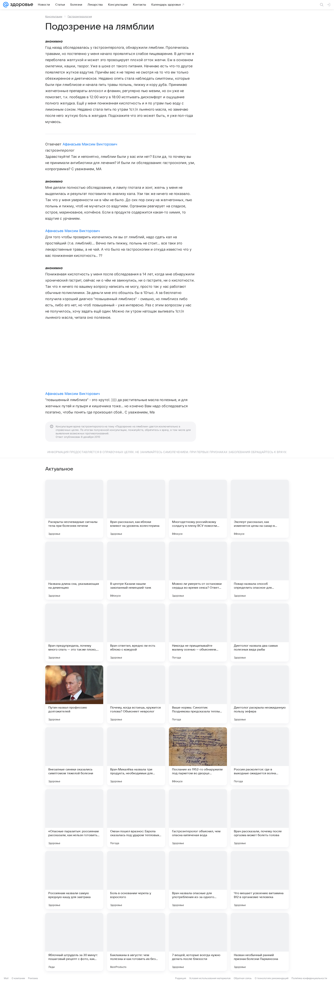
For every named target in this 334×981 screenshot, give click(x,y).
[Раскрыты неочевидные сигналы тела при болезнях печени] (74, 509)
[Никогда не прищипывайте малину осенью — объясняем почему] (198, 633)
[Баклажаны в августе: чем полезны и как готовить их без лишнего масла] (136, 942)
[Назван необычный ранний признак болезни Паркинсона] (260, 942)
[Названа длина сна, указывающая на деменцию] (74, 571)
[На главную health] (21, 4)
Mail (6, 978)
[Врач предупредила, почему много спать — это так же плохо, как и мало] (74, 633)
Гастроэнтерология (80, 16)
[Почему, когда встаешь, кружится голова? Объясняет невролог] (136, 694)
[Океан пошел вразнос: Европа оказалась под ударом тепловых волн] (136, 818)
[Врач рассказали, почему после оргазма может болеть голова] (260, 818)
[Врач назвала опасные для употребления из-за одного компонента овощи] (198, 880)
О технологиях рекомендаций (271, 978)
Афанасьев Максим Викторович (90, 144)
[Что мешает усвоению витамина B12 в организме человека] (260, 880)
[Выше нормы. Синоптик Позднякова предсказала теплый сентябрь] (198, 694)
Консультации (53, 16)
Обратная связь (243, 978)
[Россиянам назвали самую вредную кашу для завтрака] (74, 880)
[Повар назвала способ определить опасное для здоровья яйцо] (260, 571)
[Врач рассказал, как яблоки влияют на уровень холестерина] (136, 509)
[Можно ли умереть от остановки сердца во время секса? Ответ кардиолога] (198, 571)
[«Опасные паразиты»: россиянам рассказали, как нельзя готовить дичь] (74, 818)
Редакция (180, 978)
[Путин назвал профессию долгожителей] (74, 694)
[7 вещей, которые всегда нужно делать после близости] (198, 942)
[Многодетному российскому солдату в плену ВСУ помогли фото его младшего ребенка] (198, 509)
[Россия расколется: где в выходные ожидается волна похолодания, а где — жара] (260, 756)
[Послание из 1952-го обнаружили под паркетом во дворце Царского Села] (198, 756)
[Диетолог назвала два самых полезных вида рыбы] (260, 633)
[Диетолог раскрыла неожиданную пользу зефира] (260, 694)
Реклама (33, 978)
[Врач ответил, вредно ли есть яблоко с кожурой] (136, 633)
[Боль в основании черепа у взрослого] (136, 880)
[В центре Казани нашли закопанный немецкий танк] (136, 571)
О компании (18, 978)
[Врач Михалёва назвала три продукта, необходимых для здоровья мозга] (136, 756)
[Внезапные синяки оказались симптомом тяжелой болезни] (74, 756)
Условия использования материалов (210, 978)
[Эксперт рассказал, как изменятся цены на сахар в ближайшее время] (260, 509)
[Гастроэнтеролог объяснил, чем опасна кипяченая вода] (198, 818)
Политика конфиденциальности (309, 978)
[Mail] (6, 4)
